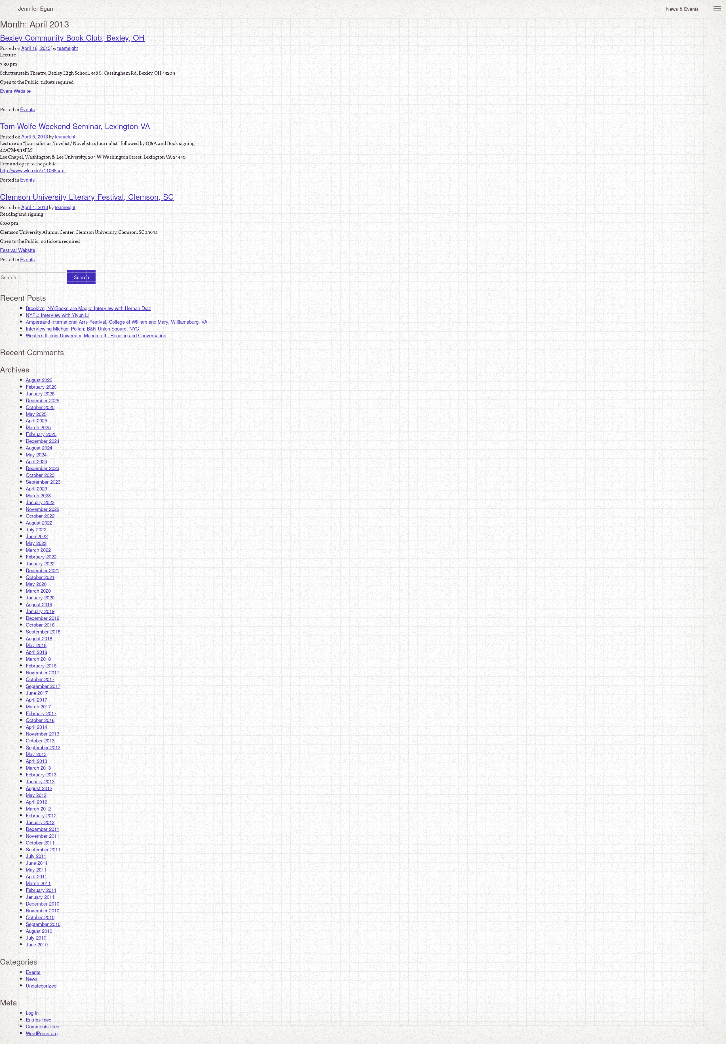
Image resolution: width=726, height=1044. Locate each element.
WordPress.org (42, 1033)
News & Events (682, 8)
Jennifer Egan (35, 8)
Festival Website (17, 249)
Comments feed (42, 1026)
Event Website (15, 90)
